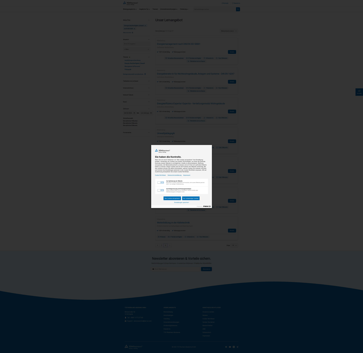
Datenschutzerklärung (174, 175)
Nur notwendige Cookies (190, 198)
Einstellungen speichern (181, 202)
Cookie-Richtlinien (160, 175)
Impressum (186, 175)
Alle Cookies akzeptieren (172, 198)
